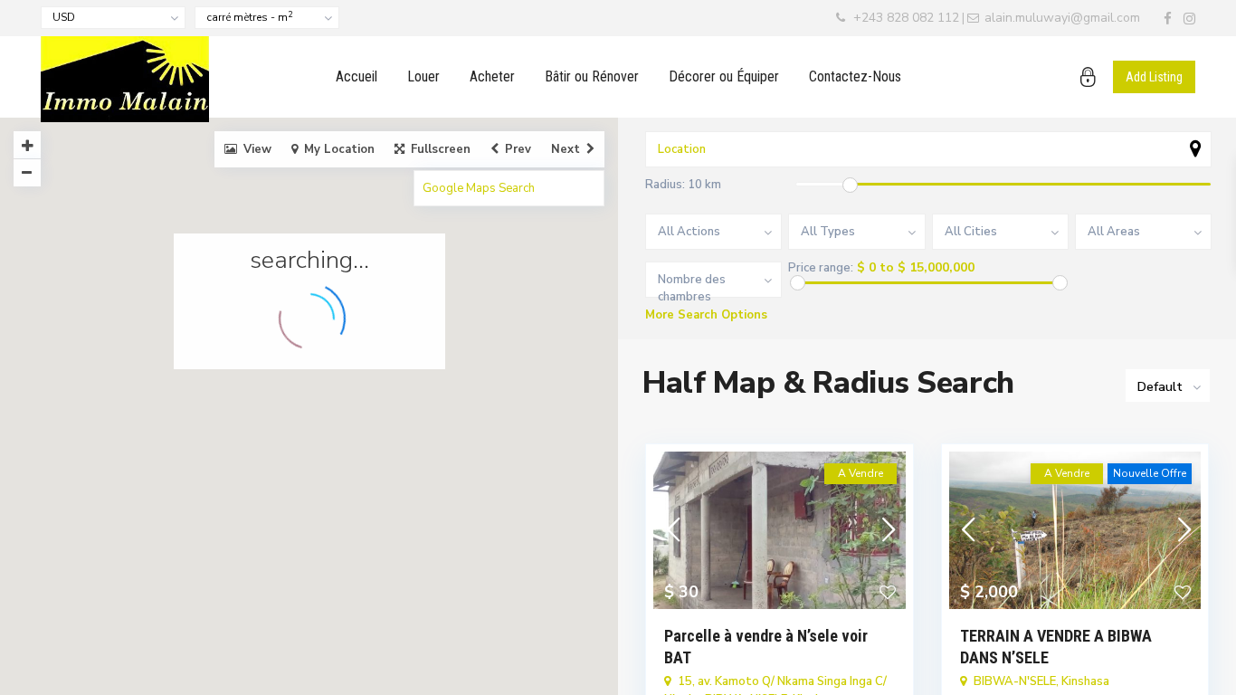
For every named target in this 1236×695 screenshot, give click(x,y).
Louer (423, 76)
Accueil (356, 76)
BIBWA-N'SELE (1015, 681)
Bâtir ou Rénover (592, 76)
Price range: (820, 268)
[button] (321, 388)
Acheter (492, 76)
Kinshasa (1085, 681)
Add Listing (1154, 77)
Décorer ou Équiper (724, 76)
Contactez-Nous (855, 76)
